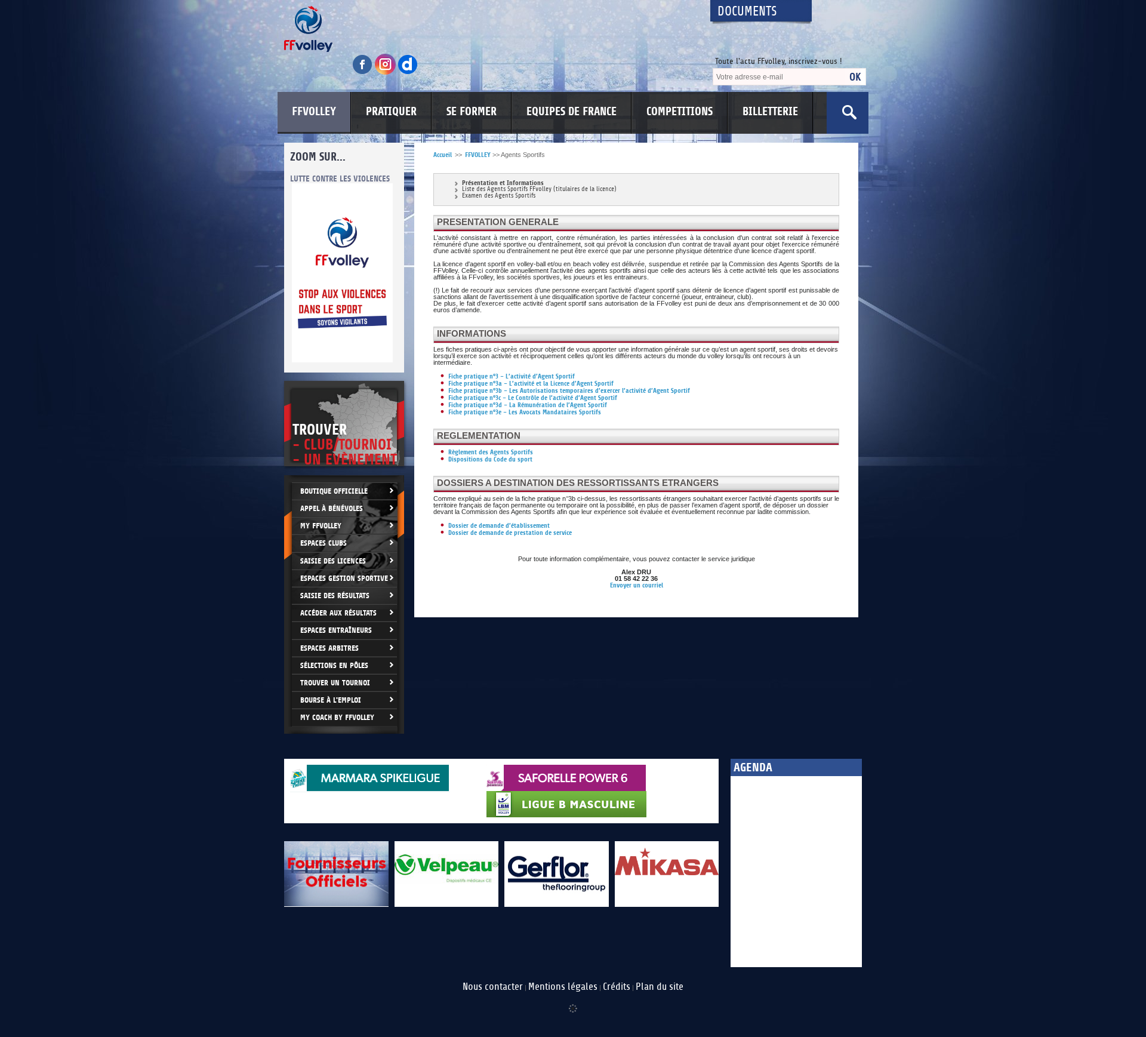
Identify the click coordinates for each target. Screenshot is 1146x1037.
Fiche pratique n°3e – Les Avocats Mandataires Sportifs (524, 412)
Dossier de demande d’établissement (499, 526)
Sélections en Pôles (334, 665)
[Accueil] (486, 29)
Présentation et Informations (503, 183)
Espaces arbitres (329, 648)
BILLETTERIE (770, 111)
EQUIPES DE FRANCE (571, 111)
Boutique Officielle (334, 491)
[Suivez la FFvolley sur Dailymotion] (408, 72)
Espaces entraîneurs (336, 630)
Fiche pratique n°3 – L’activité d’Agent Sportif (511, 376)
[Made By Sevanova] (573, 1002)
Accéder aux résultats (338, 612)
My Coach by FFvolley (337, 717)
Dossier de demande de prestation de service (510, 533)
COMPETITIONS (679, 111)
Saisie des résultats (334, 595)
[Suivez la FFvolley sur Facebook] (363, 72)
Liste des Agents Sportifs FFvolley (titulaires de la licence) (539, 189)
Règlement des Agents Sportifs (490, 452)
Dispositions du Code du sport (490, 459)
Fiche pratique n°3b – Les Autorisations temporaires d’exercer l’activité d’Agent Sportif (569, 391)
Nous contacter (493, 986)
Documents (747, 11)
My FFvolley (320, 525)
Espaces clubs (323, 542)
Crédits (616, 986)
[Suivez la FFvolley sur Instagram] (386, 72)
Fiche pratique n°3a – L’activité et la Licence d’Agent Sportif (531, 383)
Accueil (442, 155)
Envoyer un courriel (636, 585)
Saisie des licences (333, 560)
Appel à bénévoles (331, 508)
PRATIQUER (391, 111)
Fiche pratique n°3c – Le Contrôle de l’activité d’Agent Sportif (532, 398)
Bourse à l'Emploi (330, 700)
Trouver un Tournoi (335, 682)
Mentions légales (562, 986)
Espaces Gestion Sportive (344, 578)
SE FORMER (471, 111)
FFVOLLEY (314, 111)
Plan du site (659, 986)
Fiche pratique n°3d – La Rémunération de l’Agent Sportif (527, 405)
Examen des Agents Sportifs (498, 196)
